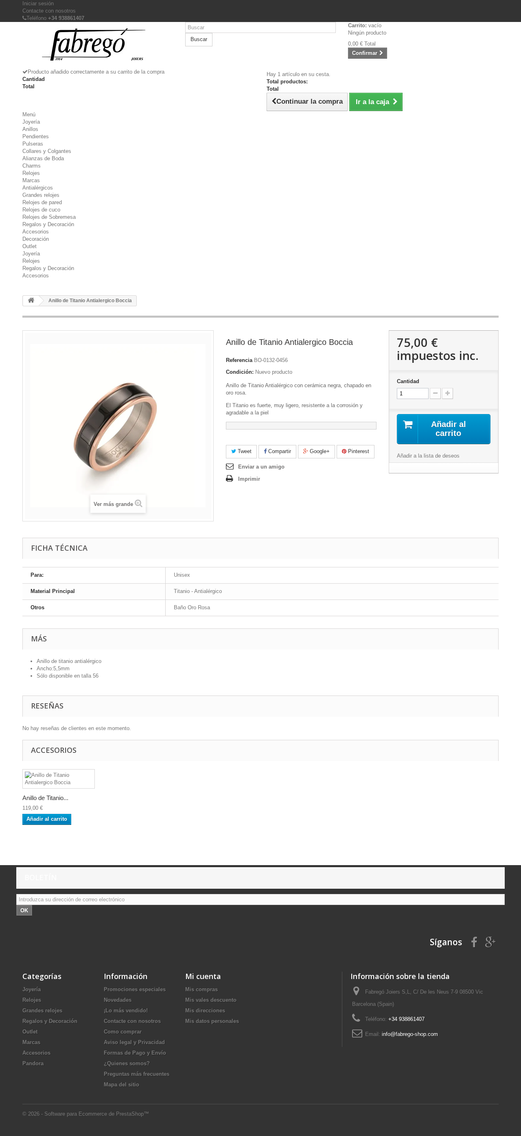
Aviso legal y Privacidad (134, 1042)
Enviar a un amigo (261, 467)
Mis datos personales (212, 1021)
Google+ (319, 451)
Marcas (31, 180)
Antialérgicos (37, 188)
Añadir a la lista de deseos (428, 456)
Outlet (29, 246)
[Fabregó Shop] (97, 48)
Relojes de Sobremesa (49, 217)
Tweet (244, 451)
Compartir (279, 451)
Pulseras (32, 144)
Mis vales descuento (210, 1000)
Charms (31, 166)
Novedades (117, 1000)
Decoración (35, 239)
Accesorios (35, 232)
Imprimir (249, 479)
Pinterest (357, 451)
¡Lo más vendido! (126, 1010)
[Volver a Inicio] (31, 301)
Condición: (240, 372)
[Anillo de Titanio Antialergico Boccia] (58, 779)
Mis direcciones (205, 1010)
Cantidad (408, 381)
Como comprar (123, 1032)
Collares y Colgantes (46, 151)
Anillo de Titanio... (45, 797)
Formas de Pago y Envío (135, 1053)
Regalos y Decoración (48, 224)
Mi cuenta (203, 976)
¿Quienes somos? (127, 1063)
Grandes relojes (40, 195)
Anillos (30, 129)
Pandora (33, 1063)
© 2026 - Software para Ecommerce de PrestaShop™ (85, 1114)
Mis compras (201, 989)
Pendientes (35, 136)
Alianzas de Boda (43, 158)
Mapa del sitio (121, 1084)
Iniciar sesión (38, 3)
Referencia (239, 360)
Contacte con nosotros (49, 11)
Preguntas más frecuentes (136, 1074)
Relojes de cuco (41, 210)
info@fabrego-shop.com (410, 1034)
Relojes (31, 173)
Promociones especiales (135, 989)
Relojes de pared (42, 202)
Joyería (31, 122)
